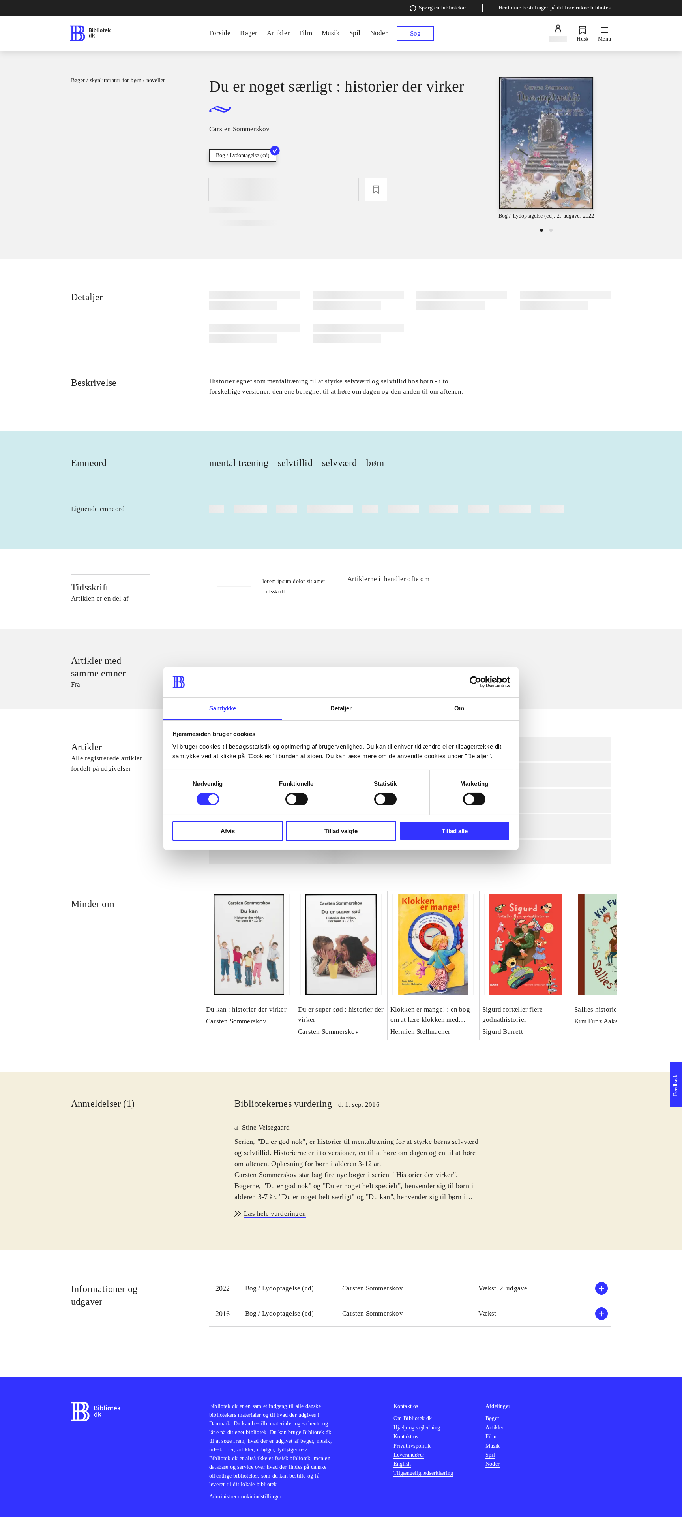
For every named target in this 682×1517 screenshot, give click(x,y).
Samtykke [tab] (222, 708)
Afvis (228, 831)
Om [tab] (459, 708)
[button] (410, 1288)
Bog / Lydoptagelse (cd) (243, 155)
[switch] (296, 799)
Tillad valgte (341, 831)
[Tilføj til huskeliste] (376, 189)
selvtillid (295, 463)
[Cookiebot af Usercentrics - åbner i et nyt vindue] (475, 682)
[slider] (546, 148)
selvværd (339, 463)
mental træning (238, 463)
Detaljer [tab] (341, 708)
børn (375, 463)
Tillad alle (455, 831)
